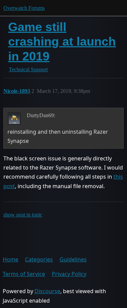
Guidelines (73, 259)
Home (10, 259)
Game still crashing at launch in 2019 (62, 41)
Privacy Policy (69, 274)
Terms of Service (24, 274)
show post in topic (22, 214)
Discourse (47, 291)
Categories (39, 259)
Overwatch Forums (24, 8)
